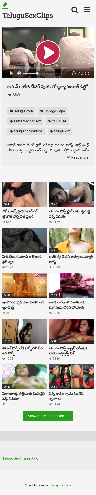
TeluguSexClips (27, 15)
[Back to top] (87, 485)
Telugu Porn (23, 111)
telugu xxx (61, 131)
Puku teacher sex (27, 121)
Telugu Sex (11, 458)
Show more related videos (48, 416)
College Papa (54, 111)
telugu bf (59, 121)
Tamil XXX (30, 458)
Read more (80, 157)
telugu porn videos (28, 131)
